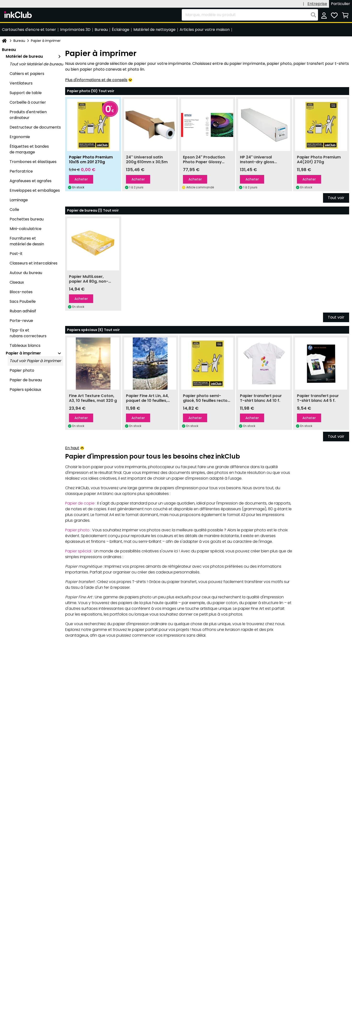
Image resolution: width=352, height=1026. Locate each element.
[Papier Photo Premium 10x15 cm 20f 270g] (93, 125)
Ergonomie (20, 137)
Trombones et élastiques (33, 161)
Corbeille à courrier (28, 102)
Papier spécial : (79, 551)
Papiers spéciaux (25, 389)
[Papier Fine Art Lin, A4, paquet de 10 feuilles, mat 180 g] (150, 363)
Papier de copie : (80, 503)
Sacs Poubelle (23, 301)
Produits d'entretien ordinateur (28, 114)
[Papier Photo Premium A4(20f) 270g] (321, 125)
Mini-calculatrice (25, 228)
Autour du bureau (26, 272)
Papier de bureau (26, 380)
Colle (14, 209)
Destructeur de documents (35, 127)
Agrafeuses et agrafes (30, 181)
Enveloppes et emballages (35, 190)
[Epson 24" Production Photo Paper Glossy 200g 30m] (207, 125)
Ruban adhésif (23, 311)
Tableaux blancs (25, 345)
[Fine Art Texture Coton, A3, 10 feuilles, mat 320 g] (93, 363)
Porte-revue (21, 320)
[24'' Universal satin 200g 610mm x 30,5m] (150, 125)
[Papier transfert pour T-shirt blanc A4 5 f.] (321, 363)
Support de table (26, 92)
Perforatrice (21, 171)
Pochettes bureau (27, 219)
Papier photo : (78, 530)
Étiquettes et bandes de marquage (29, 149)
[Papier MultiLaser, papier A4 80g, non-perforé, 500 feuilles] (93, 244)
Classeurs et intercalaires (33, 263)
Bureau (19, 40)
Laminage (19, 200)
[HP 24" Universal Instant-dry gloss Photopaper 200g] (264, 125)
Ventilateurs (21, 83)
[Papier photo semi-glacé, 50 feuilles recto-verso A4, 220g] (207, 363)
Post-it (16, 253)
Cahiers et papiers (27, 73)
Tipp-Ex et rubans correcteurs (28, 333)
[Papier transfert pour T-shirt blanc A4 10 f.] (264, 363)
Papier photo (22, 370)
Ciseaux (17, 282)
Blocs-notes (21, 292)
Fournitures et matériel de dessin (27, 241)
